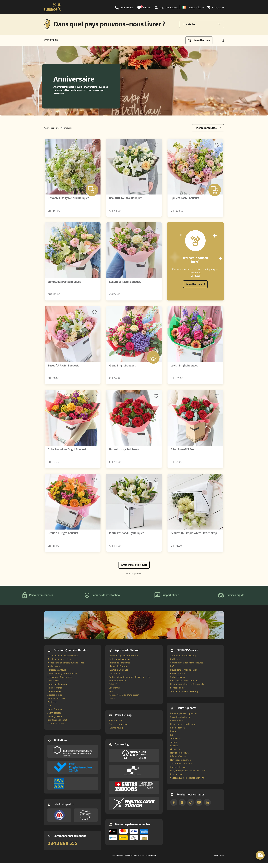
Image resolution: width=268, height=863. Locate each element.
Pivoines (174, 745)
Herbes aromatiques (179, 753)
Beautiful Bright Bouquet (63, 533)
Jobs (111, 691)
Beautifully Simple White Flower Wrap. (194, 533)
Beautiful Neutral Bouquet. (125, 198)
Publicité (113, 684)
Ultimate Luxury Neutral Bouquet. (68, 198)
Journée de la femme (57, 684)
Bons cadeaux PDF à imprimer (184, 680)
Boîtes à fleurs (177, 720)
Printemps (52, 702)
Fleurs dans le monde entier (183, 670)
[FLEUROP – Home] (52, 8)
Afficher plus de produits (134, 564)
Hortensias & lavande (180, 760)
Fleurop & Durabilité (118, 670)
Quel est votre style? (118, 724)
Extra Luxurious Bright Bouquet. (67, 449)
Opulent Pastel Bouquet (185, 198)
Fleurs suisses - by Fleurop (183, 724)
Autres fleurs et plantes (181, 763)
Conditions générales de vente (123, 655)
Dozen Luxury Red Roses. (124, 449)
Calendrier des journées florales (62, 673)
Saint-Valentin (54, 680)
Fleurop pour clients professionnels (187, 684)
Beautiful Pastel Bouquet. (63, 365)
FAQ (172, 666)
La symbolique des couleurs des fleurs (188, 770)
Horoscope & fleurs (56, 670)
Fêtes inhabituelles (56, 698)
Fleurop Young (116, 728)
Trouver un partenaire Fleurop (184, 691)
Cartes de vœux (177, 673)
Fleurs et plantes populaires (183, 713)
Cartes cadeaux (177, 677)
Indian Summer (54, 709)
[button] (53, 40)
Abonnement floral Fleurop (183, 655)
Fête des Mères (54, 688)
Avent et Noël (54, 713)
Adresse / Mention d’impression (124, 695)
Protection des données (120, 659)
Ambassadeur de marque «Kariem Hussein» (129, 677)
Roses (173, 731)
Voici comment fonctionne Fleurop (186, 663)
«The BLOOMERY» (117, 680)
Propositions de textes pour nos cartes (65, 663)
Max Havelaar (176, 774)
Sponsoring (114, 688)
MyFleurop (175, 659)
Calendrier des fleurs (180, 717)
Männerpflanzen (178, 756)
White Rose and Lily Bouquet (126, 533)
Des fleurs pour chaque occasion (62, 655)
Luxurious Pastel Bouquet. (125, 282)
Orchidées (175, 749)
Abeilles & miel (54, 695)
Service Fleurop (177, 688)
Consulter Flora (202, 40)
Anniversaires (53, 666)
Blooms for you (177, 728)
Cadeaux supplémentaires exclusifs (187, 778)
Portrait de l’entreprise (119, 663)
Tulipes (173, 742)
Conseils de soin (178, 767)
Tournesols (175, 738)
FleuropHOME (115, 720)
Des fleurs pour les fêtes (59, 659)
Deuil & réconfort (55, 723)
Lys (171, 735)
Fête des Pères (54, 691)
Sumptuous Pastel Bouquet (64, 282)
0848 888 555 (62, 843)
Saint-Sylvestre (54, 716)
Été (49, 705)
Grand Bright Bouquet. (122, 365)
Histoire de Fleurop (118, 666)
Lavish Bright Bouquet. (184, 365)
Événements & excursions (59, 677)
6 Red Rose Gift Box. (183, 449)
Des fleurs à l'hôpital (57, 720)
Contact (112, 698)
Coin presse (114, 673)
